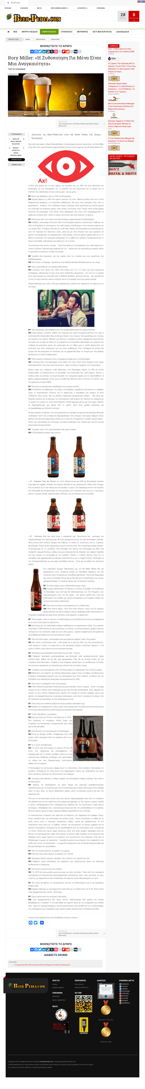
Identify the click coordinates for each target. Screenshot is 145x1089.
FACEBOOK (125, 984)
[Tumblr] (52, 51)
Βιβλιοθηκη (55, 39)
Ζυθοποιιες (66, 32)
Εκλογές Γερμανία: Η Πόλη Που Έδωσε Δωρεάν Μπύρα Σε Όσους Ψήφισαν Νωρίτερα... (121, 123)
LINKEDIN (125, 989)
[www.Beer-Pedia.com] (33, 18)
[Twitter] (40, 51)
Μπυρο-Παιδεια (30, 32)
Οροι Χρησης (79, 984)
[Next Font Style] (23, 148)
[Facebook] (36, 51)
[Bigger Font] (23, 139)
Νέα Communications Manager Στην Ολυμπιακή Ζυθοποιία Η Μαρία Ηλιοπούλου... (121, 106)
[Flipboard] (64, 51)
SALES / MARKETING (58, 1000)
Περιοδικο (8, 8)
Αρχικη (8, 31)
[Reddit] (68, 51)
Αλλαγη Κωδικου (58, 987)
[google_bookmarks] (79, 51)
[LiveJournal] (48, 51)
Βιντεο (39, 8)
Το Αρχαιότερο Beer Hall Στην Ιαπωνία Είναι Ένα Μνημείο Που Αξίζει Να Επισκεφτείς (42, 965)
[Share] (32, 51)
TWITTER (125, 986)
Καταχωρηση (82, 8)
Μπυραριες (82, 32)
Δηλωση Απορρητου (82, 987)
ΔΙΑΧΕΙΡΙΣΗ (56, 996)
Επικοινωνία (101, 8)
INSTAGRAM (125, 991)
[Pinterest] (56, 51)
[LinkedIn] (44, 51)
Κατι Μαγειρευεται (102, 32)
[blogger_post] (60, 51)
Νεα (15, 32)
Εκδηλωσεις (24, 8)
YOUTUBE (125, 998)
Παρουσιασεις (49, 32)
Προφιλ (54, 984)
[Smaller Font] (9, 139)
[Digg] (75, 51)
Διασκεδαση (122, 32)
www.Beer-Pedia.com (46, 1061)
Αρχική (27, 39)
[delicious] (72, 51)
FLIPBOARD (125, 993)
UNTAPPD (125, 1000)
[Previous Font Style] (9, 148)
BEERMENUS (126, 1003)
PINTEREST (125, 996)
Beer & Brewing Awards (58, 8)
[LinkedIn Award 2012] (105, 991)
